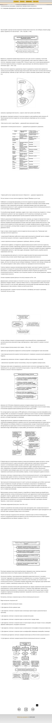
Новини (22, 1)
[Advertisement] (26, 19)
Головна (16, 1)
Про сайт (35, 1)
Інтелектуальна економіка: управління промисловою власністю (19, 6)
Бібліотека (28, 1)
